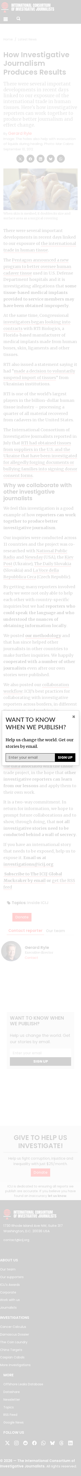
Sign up (65, 757)
